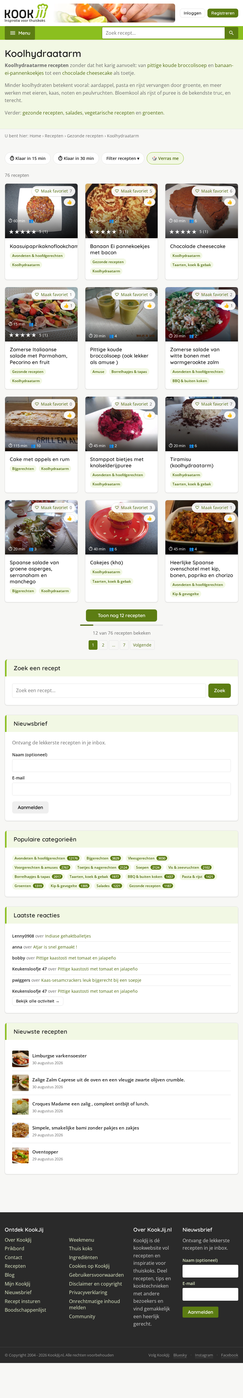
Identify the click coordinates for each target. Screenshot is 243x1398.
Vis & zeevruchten (189, 867)
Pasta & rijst (197, 876)
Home (35, 136)
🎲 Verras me (165, 158)
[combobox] (163, 33)
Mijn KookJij (17, 1284)
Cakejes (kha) (106, 562)
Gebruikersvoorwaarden (96, 1275)
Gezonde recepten (85, 136)
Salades (108, 885)
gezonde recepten (43, 112)
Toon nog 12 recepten (121, 615)
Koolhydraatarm (26, 264)
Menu (24, 33)
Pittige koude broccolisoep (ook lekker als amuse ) (119, 355)
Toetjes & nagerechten (102, 867)
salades (73, 112)
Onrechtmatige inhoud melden (94, 1304)
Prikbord (14, 1249)
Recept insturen (22, 1301)
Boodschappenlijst (25, 1310)
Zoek (219, 690)
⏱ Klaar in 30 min (76, 158)
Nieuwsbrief (18, 1292)
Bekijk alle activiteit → (38, 1001)
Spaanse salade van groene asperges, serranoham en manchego (34, 571)
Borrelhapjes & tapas (129, 371)
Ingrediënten (83, 1257)
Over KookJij (18, 1240)
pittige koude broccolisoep (177, 65)
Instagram (204, 1355)
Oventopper (45, 1152)
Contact (13, 1257)
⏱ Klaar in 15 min (28, 158)
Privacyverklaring (88, 1292)
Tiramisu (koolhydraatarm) (191, 462)
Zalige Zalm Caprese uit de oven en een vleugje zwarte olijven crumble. (108, 1080)
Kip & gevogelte (185, 593)
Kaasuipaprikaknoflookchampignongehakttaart (68, 246)
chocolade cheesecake (87, 73)
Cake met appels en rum (40, 459)
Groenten (28, 885)
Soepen (147, 867)
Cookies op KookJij (89, 1266)
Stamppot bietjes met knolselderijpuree (117, 462)
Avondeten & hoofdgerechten (37, 255)
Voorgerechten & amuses (41, 867)
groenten (153, 112)
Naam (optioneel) (29, 754)
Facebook (229, 1355)
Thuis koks (80, 1249)
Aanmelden (30, 807)
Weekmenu (81, 1240)
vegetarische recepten (110, 112)
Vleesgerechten (146, 858)
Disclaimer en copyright (95, 1284)
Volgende (142, 645)
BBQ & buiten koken (189, 380)
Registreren (222, 13)
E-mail (18, 778)
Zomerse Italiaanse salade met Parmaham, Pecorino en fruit (38, 355)
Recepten (54, 136)
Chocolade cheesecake (198, 246)
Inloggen (192, 13)
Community (82, 1316)
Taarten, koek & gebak (191, 264)
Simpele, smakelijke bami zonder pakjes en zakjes (85, 1128)
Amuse (98, 371)
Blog (10, 1275)
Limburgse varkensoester (59, 1056)
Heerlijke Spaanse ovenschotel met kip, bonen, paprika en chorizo (201, 568)
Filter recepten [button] (122, 158)
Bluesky (180, 1355)
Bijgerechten (23, 468)
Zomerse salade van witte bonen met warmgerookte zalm (195, 355)
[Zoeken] (231, 33)
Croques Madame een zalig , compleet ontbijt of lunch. (90, 1104)
